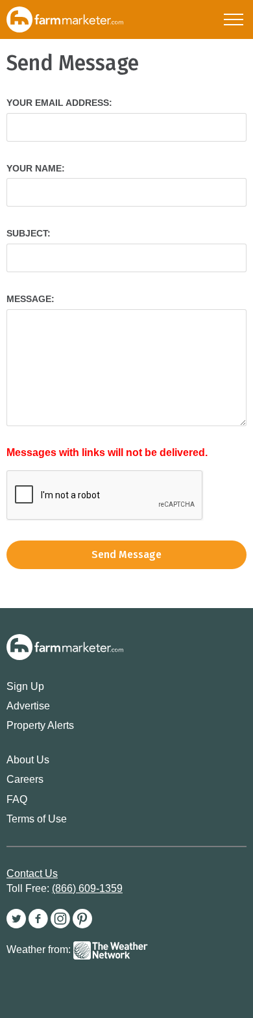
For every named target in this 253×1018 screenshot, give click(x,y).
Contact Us (32, 873)
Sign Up (25, 686)
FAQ (16, 799)
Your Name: (35, 168)
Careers (24, 779)
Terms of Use (36, 818)
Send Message (126, 554)
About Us (27, 759)
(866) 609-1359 (87, 888)
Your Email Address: (59, 102)
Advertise (28, 705)
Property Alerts (40, 725)
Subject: (28, 233)
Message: (30, 299)
